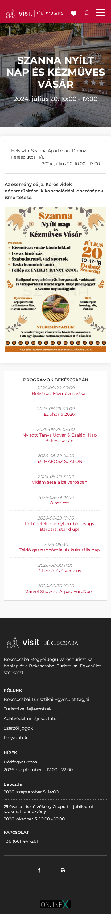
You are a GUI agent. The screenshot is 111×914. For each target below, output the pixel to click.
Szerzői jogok (18, 728)
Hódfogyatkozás (20, 761)
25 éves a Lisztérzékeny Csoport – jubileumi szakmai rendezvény (48, 809)
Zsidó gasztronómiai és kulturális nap (59, 550)
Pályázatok (15, 737)
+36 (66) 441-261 (21, 841)
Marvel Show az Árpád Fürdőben (59, 591)
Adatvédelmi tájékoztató (30, 718)
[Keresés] (86, 14)
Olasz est (59, 503)
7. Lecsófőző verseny (59, 570)
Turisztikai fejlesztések (27, 709)
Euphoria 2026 (59, 414)
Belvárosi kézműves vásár (59, 393)
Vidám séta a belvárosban (59, 482)
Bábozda (13, 784)
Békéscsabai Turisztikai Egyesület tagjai (46, 699)
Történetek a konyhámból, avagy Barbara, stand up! (59, 526)
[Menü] (100, 14)
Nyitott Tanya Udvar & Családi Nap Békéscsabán (60, 437)
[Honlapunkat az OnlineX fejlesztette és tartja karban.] (55, 904)
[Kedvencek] (73, 14)
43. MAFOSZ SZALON (59, 461)
